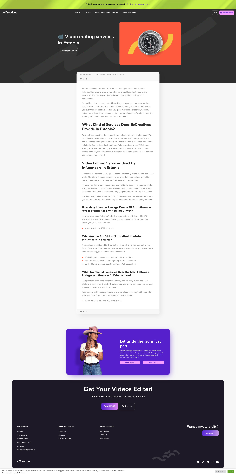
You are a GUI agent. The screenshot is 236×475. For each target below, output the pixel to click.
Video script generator (26, 450)
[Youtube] (217, 462)
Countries (97, 74)
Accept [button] (231, 472)
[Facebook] (198, 462)
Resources (115, 13)
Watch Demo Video (129, 13)
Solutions (88, 13)
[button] (81, 314)
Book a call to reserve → (138, 4)
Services (78, 13)
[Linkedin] (207, 462)
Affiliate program (65, 439)
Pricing (97, 13)
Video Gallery (105, 13)
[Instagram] (203, 462)
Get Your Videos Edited (118, 389)
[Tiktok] (212, 462)
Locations (88, 74)
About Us (62, 431)
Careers (61, 435)
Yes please (210, 433)
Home (82, 74)
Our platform (22, 435)
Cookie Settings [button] (220, 472)
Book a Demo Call (24, 442)
